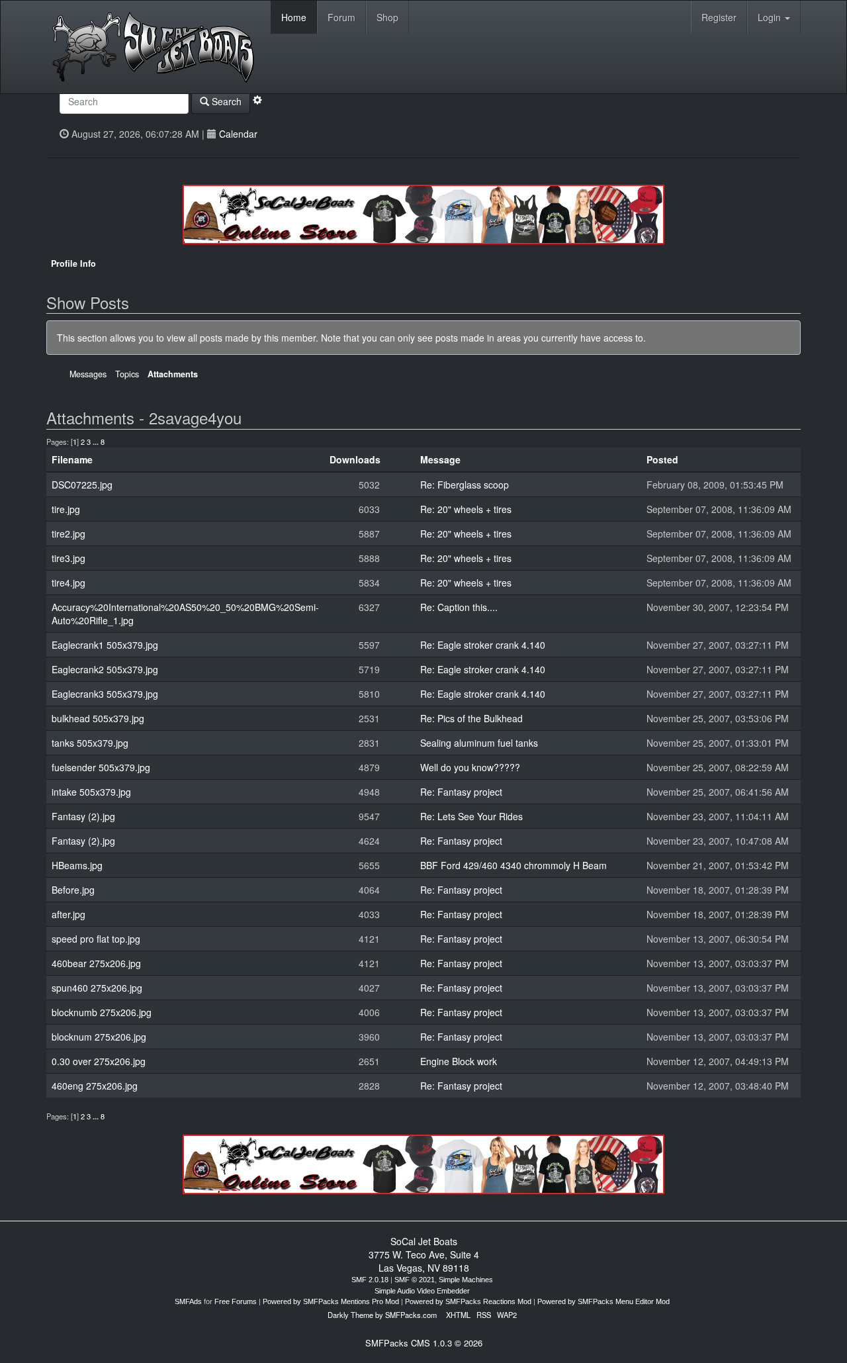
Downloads (355, 459)
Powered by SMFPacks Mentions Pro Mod (331, 1301)
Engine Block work (458, 1061)
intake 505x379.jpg (91, 791)
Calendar (238, 133)
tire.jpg (66, 509)
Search (225, 101)
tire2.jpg (68, 533)
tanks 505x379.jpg (90, 742)
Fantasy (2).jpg (83, 816)
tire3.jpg (68, 558)
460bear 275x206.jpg (96, 963)
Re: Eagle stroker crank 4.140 (482, 644)
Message (440, 459)
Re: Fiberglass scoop (464, 484)
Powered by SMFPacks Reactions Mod (468, 1301)
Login (770, 17)
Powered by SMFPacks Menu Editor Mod (603, 1301)
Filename (72, 459)
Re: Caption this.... (459, 607)
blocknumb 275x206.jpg (102, 1012)
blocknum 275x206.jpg (99, 1036)
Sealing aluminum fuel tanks (479, 742)
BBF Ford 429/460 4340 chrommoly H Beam (513, 865)
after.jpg (68, 914)
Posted (663, 459)
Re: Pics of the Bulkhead (471, 718)
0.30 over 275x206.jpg (99, 1061)
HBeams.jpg (77, 865)
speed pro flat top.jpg (96, 938)
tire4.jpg (68, 582)
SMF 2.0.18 (369, 1280)
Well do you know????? (470, 767)
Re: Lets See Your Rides (471, 816)
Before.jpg (73, 889)
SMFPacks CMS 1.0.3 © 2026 (423, 1343)
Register (718, 17)
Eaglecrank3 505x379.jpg (105, 693)
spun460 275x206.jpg (97, 987)
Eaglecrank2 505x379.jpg (105, 669)
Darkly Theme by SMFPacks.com (382, 1314)
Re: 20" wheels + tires (466, 509)
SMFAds (188, 1301)
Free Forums (235, 1301)
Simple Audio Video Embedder (422, 1291)
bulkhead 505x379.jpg (98, 718)
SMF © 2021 (414, 1280)
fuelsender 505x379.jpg (101, 767)
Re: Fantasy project (461, 791)
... (97, 441)
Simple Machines (466, 1280)
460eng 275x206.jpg (95, 1085)
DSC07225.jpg (82, 484)
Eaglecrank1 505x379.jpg (105, 644)
